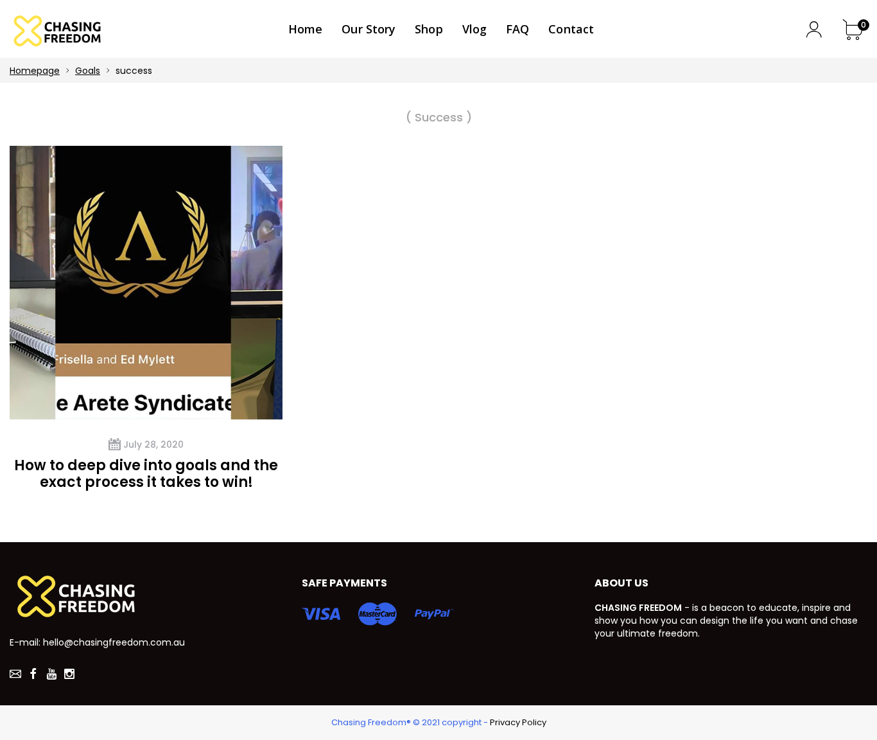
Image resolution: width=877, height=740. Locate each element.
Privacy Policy (518, 722)
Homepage (35, 70)
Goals (87, 70)
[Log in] (813, 29)
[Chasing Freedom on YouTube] (51, 674)
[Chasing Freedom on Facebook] (33, 674)
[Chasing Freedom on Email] (15, 674)
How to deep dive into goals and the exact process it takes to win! (146, 473)
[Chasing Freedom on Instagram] (69, 674)
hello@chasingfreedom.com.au (114, 642)
